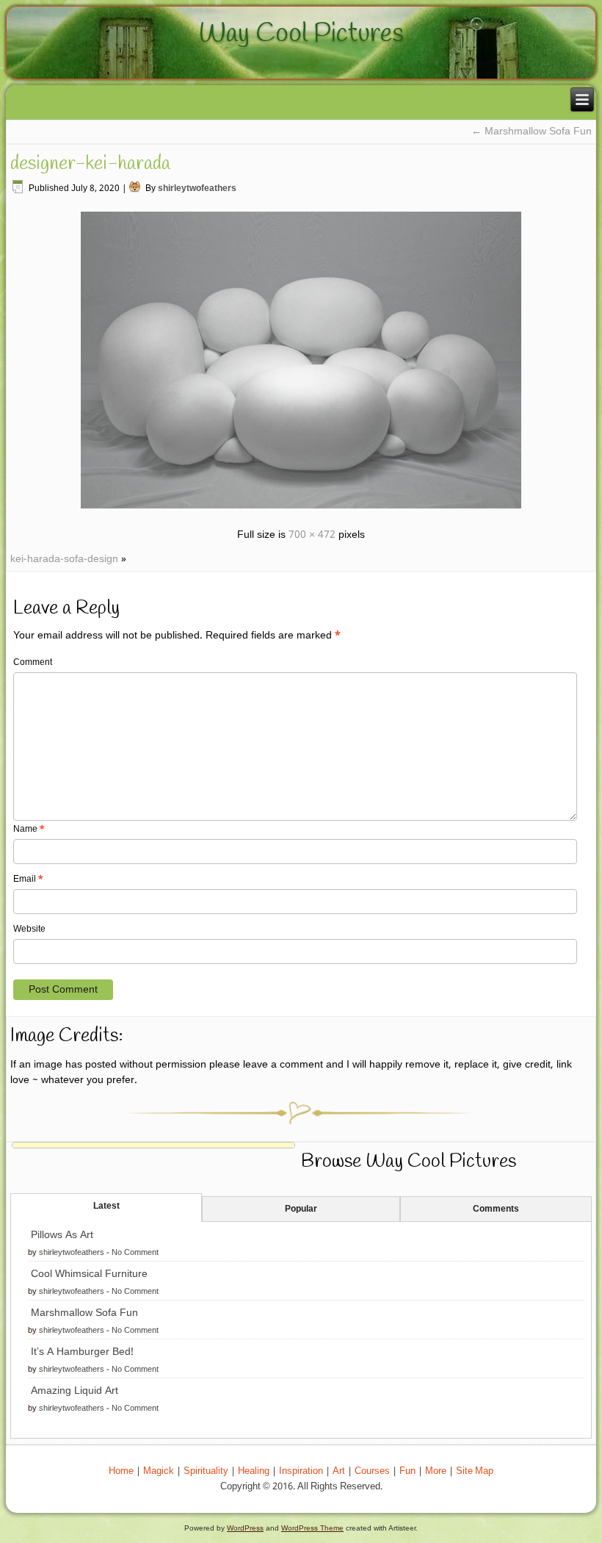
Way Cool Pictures (301, 33)
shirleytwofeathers (197, 188)
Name (29, 829)
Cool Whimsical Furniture (89, 1274)
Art (339, 1471)
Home (121, 1471)
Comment (32, 662)
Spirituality (206, 1471)
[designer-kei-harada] (301, 510)
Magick (158, 1471)
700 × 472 (312, 535)
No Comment (135, 1252)
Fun (407, 1471)
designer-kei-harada (90, 163)
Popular (301, 1209)
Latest (106, 1206)
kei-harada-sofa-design (64, 559)
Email (28, 879)
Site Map (474, 1471)
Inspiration (301, 1471)
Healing (253, 1471)
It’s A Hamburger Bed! (82, 1352)
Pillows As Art (62, 1235)
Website (29, 929)
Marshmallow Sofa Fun (531, 131)
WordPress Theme (312, 1528)
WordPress (245, 1528)
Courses (372, 1471)
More (435, 1471)
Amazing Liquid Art (74, 1391)
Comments (496, 1209)
